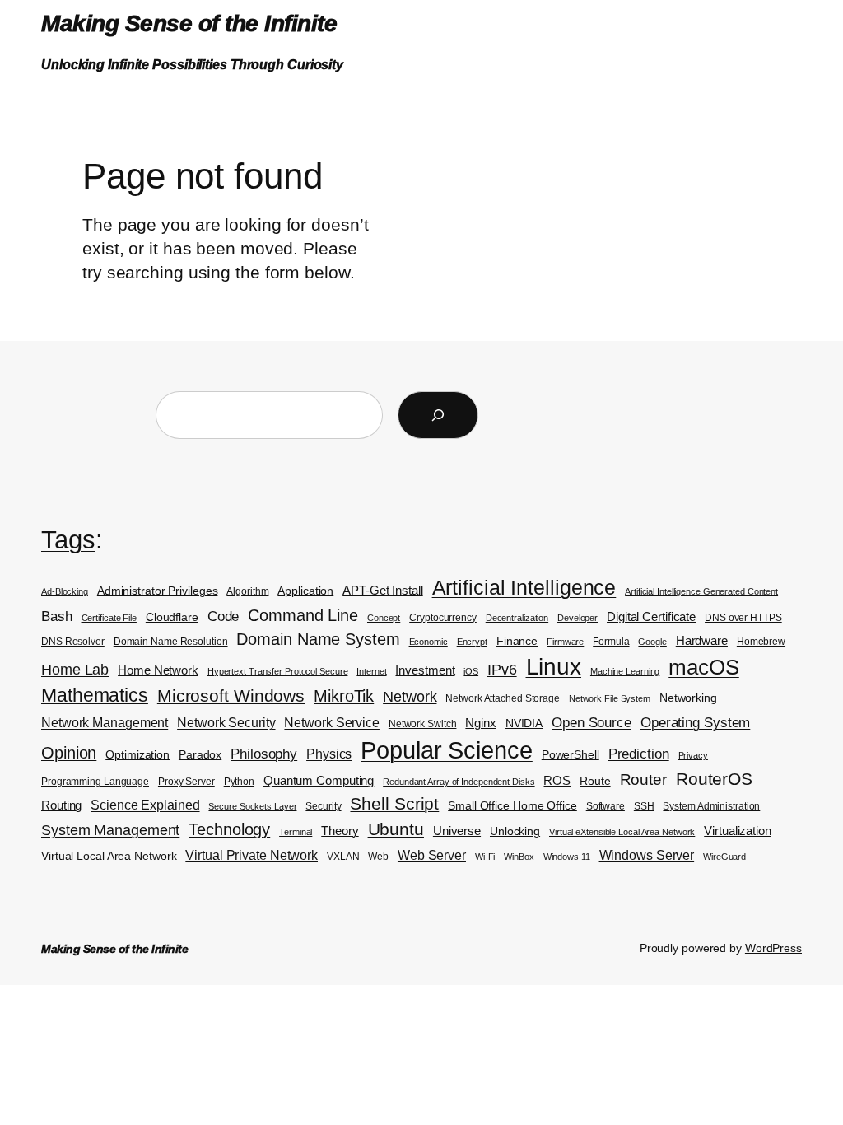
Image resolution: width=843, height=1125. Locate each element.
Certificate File (109, 618)
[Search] (438, 415)
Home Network (158, 670)
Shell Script (394, 804)
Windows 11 (566, 856)
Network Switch (423, 724)
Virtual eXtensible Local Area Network (622, 832)
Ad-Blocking (64, 591)
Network (409, 696)
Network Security (226, 723)
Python (239, 781)
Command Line (303, 615)
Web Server (432, 855)
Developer (577, 618)
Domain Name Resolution (171, 641)
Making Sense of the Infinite (189, 23)
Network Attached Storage (502, 698)
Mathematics (94, 695)
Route (595, 781)
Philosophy (264, 753)
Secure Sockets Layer (252, 806)
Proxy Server (186, 781)
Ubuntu (396, 828)
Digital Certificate (651, 616)
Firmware (565, 642)
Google (652, 642)
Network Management (104, 723)
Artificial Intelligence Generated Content (701, 591)
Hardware (702, 640)
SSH (644, 806)
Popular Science (447, 749)
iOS (470, 671)
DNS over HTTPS (743, 617)
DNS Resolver (73, 641)
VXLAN (343, 856)
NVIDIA (524, 723)
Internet (371, 671)
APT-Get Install (382, 590)
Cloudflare (172, 617)
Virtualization (737, 831)
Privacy (693, 755)
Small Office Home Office (512, 806)
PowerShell (570, 755)
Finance (517, 641)
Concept (383, 618)
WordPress (773, 948)
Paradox (200, 755)
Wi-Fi (485, 856)
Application (305, 591)
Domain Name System (317, 639)
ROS (557, 780)
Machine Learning (624, 671)
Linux (554, 666)
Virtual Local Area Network (108, 856)
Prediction (638, 754)
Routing (61, 805)
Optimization (137, 755)
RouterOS (714, 778)
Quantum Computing (318, 780)
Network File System (609, 698)
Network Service (332, 723)
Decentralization (517, 618)
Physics (329, 754)
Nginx (480, 723)
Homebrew (761, 641)
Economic (428, 642)
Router (643, 779)
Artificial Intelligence (524, 587)
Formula (611, 641)
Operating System (695, 723)
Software (605, 806)
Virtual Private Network (251, 855)
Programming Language (95, 781)
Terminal (295, 832)
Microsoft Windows (231, 696)
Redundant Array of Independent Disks (458, 782)
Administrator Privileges (157, 591)
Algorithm (247, 591)
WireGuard (724, 856)
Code (223, 616)
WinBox (518, 856)
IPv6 (502, 669)
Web (378, 856)
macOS (703, 667)
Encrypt (472, 642)
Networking (688, 698)
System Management (110, 829)
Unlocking (515, 831)
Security (323, 806)
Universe (457, 831)
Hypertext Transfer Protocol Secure (277, 671)
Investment (424, 670)
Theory (339, 831)
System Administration (711, 806)
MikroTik (344, 696)
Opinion (68, 753)
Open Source (591, 723)
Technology (229, 829)
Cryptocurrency (443, 617)
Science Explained (145, 805)
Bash (56, 616)
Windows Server (647, 855)
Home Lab (75, 669)
